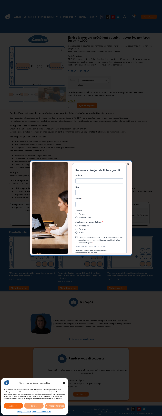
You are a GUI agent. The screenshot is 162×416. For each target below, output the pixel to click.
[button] (64, 383)
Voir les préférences (55, 405)
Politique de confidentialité (41, 411)
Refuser (34, 405)
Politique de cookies (24, 411)
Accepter (13, 405)
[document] (81, 208)
